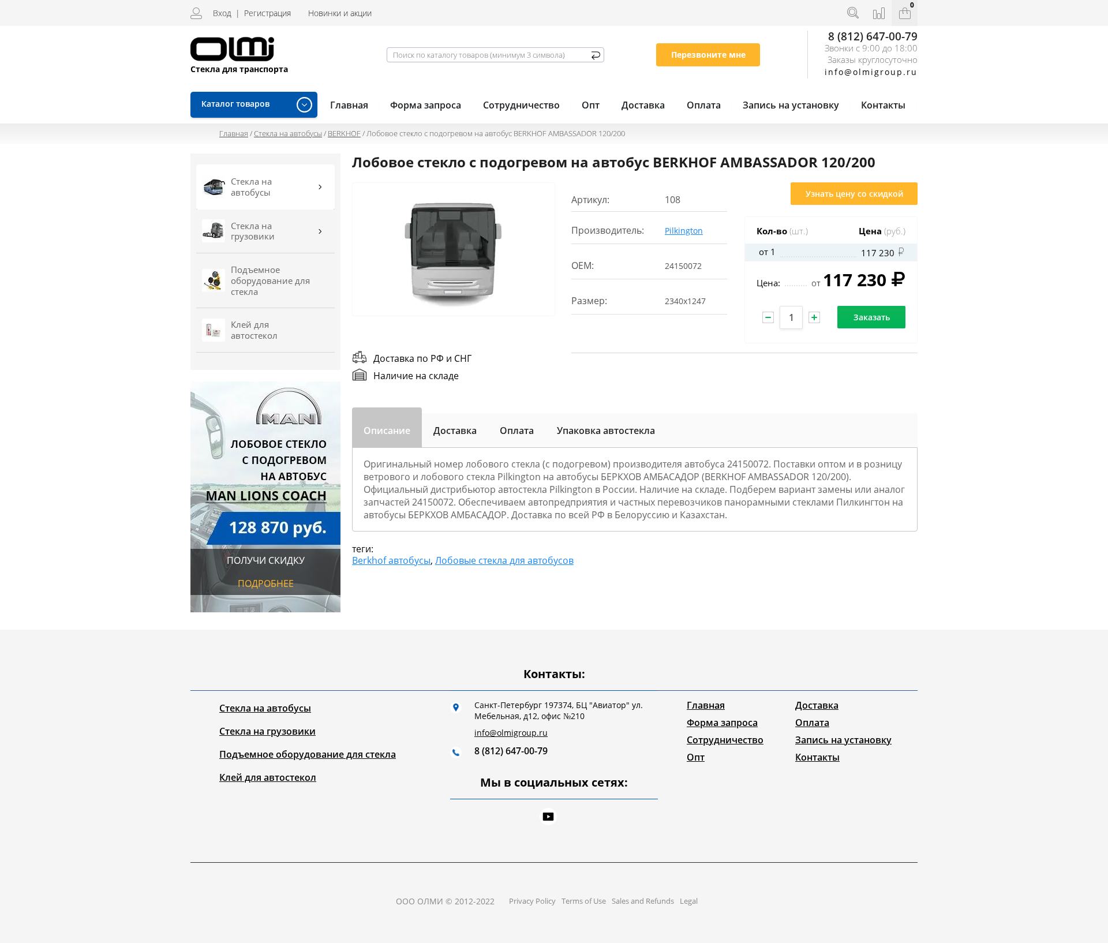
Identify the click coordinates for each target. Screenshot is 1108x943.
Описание (387, 428)
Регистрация (267, 13)
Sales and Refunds (643, 900)
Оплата (704, 105)
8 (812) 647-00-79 (873, 36)
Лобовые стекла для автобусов (504, 560)
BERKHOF (344, 133)
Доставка (643, 105)
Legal (689, 900)
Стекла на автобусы (288, 133)
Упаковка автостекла (606, 430)
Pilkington (684, 230)
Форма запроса (425, 105)
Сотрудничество (521, 105)
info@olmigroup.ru (511, 732)
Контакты (883, 105)
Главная (233, 133)
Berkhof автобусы (391, 560)
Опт (591, 105)
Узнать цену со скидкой (854, 193)
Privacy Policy (532, 900)
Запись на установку (791, 105)
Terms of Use (584, 900)
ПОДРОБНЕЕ (266, 583)
